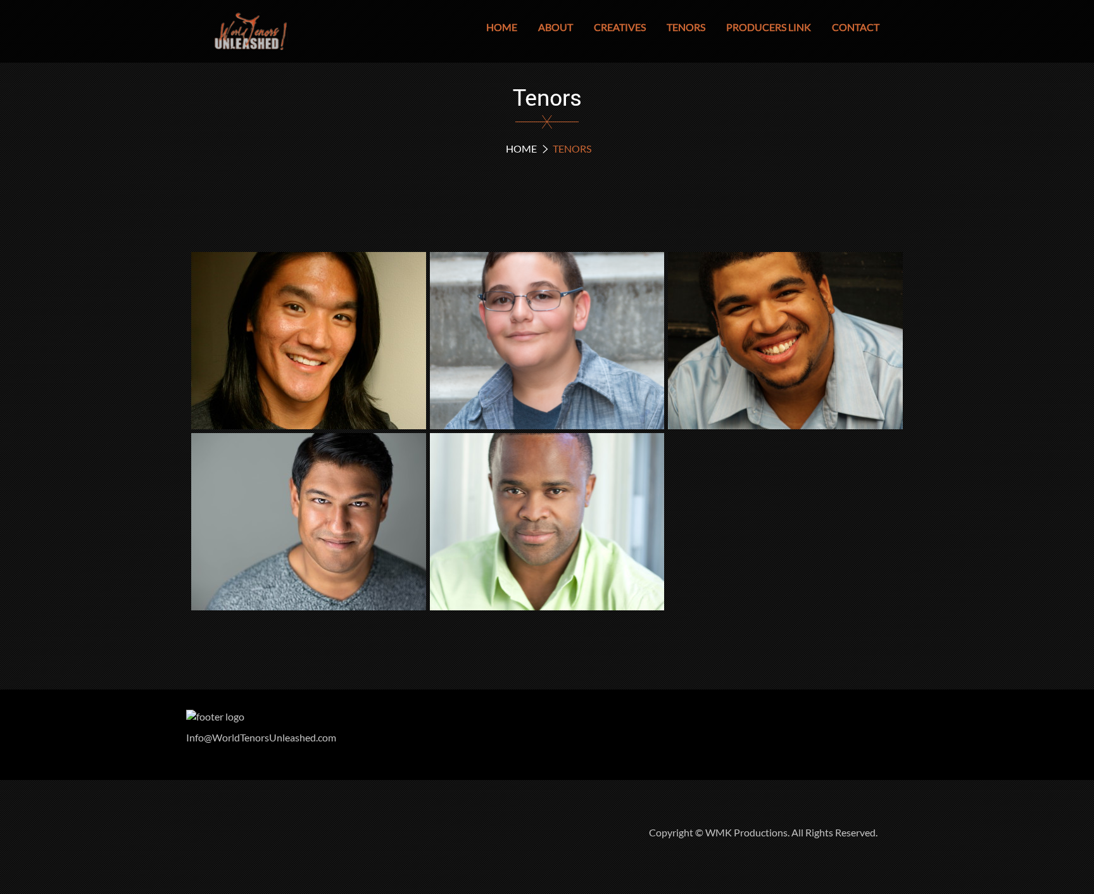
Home (501, 27)
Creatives (620, 27)
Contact (855, 27)
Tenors (686, 27)
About (555, 27)
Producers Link (768, 27)
